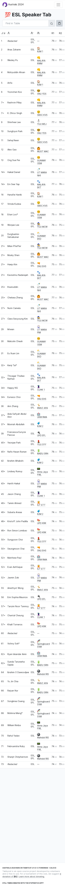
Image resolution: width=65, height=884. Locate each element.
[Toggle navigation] (58, 5)
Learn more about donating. (32, 876)
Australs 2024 (15, 4)
